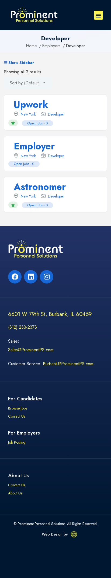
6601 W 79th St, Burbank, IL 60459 (50, 314)
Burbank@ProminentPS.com (68, 364)
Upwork (31, 104)
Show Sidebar (20, 62)
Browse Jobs (17, 408)
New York (28, 114)
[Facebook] (15, 276)
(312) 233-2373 (22, 327)
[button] (98, 15)
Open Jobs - (37, 123)
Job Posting (16, 442)
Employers (51, 46)
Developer (56, 114)
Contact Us (16, 416)
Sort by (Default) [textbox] (25, 83)
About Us (15, 493)
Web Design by (55, 534)
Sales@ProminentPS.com (30, 350)
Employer (34, 146)
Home (31, 46)
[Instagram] (46, 276)
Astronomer (40, 186)
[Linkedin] (30, 276)
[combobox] (28, 83)
